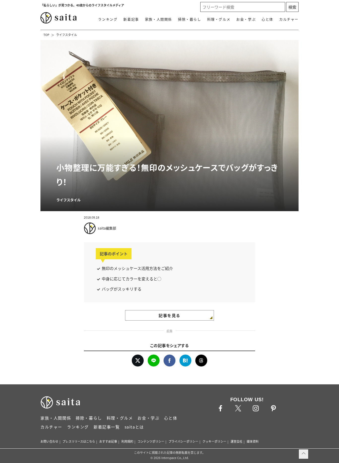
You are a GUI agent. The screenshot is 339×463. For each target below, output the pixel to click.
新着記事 (131, 19)
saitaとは (134, 427)
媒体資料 (253, 441)
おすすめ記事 (108, 441)
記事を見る (169, 315)
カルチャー (289, 19)
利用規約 (127, 441)
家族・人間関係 (158, 19)
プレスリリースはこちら (79, 441)
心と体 (267, 19)
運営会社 (236, 441)
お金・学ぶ (246, 19)
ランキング (107, 19)
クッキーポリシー (214, 441)
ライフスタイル (66, 35)
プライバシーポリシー (183, 441)
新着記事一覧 (107, 427)
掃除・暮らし (189, 19)
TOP (46, 35)
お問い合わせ (49, 441)
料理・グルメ (219, 19)
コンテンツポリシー (150, 441)
